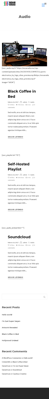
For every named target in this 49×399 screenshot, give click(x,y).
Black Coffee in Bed (10, 334)
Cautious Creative (19, 374)
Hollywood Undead (10, 340)
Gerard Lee (6, 366)
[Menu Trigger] (43, 5)
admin (25, 102)
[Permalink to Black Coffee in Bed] (24, 51)
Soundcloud (19, 237)
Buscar (44, 297)
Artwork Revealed (9, 328)
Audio (32, 102)
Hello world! (7, 315)
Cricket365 (6, 362)
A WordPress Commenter (11, 358)
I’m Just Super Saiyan (11, 321)
